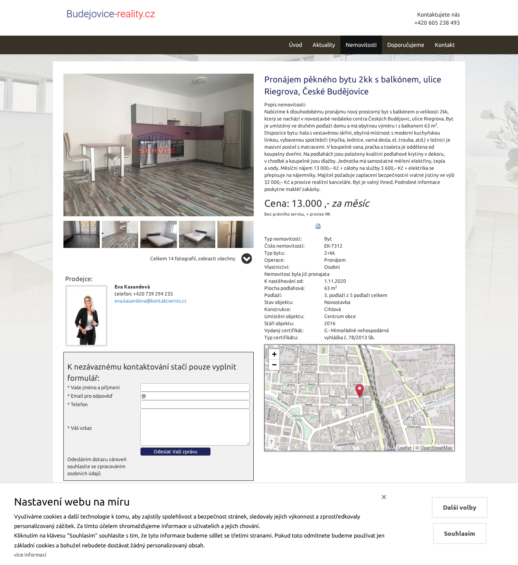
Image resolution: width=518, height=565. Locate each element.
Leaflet (405, 447)
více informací (30, 555)
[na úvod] (111, 13)
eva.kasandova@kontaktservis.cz (151, 301)
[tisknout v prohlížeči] (318, 226)
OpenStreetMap (436, 447)
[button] (359, 391)
